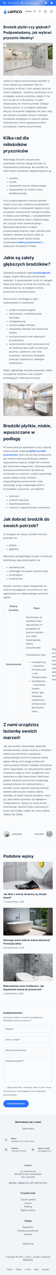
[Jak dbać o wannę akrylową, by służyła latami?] (28, 876)
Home (9, 1269)
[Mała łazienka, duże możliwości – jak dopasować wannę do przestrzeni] (28, 967)
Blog (36, 1269)
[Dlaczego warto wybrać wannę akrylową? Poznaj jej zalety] (28, 921)
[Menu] (51, 11)
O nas (28, 1269)
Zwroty (28, 1203)
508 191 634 (13, 3)
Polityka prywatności (28, 1230)
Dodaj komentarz (14, 1060)
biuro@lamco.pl (32, 3)
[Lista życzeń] (40, 11)
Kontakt (28, 1234)
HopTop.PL (28, 1259)
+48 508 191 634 (18, 1151)
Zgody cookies (28, 1210)
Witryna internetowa (15, 1050)
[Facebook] (46, 3)
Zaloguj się (28, 1243)
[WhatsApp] (52, 3)
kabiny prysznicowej (29, 242)
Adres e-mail (12, 1039)
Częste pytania (28, 1199)
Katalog (28, 1206)
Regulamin (28, 1227)
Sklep (18, 1269)
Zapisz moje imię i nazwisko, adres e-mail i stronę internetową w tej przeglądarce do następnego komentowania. (27, 1091)
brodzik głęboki (41, 272)
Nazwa (9, 1029)
